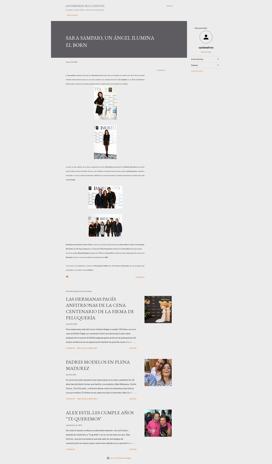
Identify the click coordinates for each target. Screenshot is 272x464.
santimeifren (206, 47)
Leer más (132, 348)
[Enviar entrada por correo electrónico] (67, 277)
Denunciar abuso (197, 71)
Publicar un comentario (87, 348)
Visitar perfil (206, 52)
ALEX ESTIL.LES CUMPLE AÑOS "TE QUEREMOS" (100, 416)
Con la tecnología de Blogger (120, 458)
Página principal (72, 15)
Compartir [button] (160, 70)
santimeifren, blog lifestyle (85, 6)
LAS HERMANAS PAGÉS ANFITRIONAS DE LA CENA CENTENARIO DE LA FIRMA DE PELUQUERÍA (100, 308)
